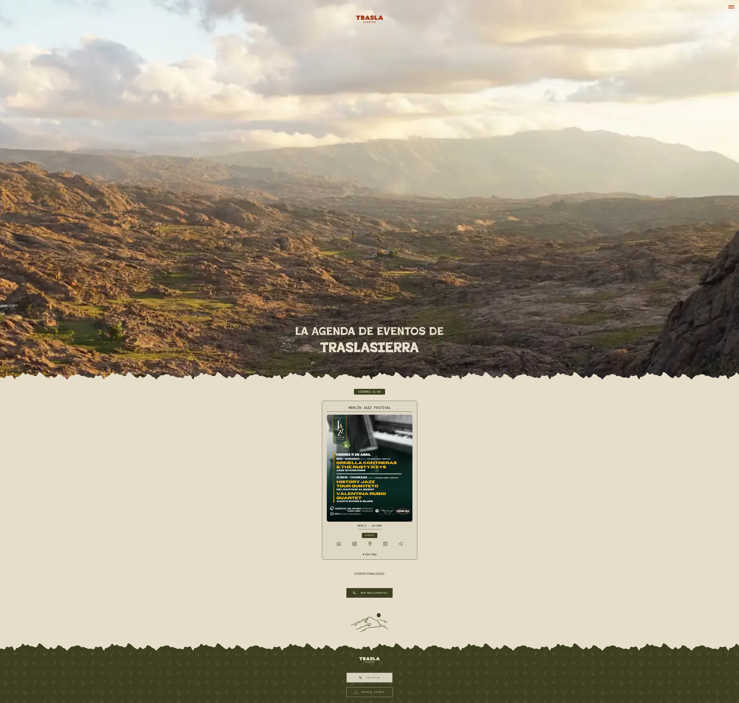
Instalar (373, 677)
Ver (370, 554)
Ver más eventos (373, 593)
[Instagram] (354, 543)
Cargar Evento (373, 692)
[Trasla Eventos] (369, 19)
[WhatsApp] (338, 543)
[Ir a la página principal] (369, 660)
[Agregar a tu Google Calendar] (385, 543)
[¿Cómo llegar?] (370, 543)
